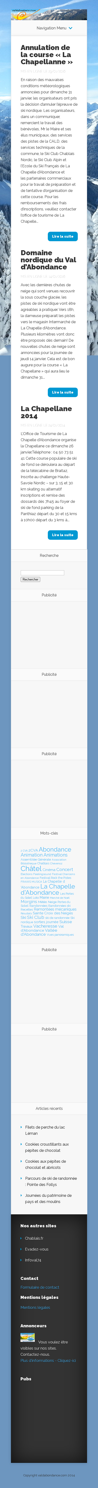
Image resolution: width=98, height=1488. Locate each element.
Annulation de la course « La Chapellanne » (47, 54)
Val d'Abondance (42, 928)
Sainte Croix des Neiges (53, 913)
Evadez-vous (37, 1249)
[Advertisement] (47, 634)
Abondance (55, 849)
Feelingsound (42, 874)
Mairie (44, 897)
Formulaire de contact (39, 1287)
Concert (64, 869)
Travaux (26, 926)
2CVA (33, 850)
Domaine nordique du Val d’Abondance (48, 260)
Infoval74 (33, 1260)
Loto (36, 897)
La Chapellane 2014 (46, 412)
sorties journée (46, 922)
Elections (26, 874)
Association (59, 859)
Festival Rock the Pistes (55, 878)
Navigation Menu (51, 28)
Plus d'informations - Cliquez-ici (48, 1360)
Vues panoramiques (60, 934)
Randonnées (38, 905)
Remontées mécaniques (55, 909)
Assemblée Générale (36, 859)
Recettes (27, 909)
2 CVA (24, 850)
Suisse (65, 921)
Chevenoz (56, 863)
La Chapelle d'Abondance (48, 889)
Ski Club (35, 917)
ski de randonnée (57, 918)
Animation (32, 855)
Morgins (29, 901)
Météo (42, 902)
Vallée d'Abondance (39, 932)
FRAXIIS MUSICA (31, 881)
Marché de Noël (59, 897)
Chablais (43, 863)
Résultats (26, 913)
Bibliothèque (28, 863)
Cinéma (49, 870)
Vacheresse (45, 926)
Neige (52, 902)
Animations (56, 855)
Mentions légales (35, 1307)
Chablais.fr (34, 1238)
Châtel (31, 868)
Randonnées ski (59, 905)
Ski (23, 917)
